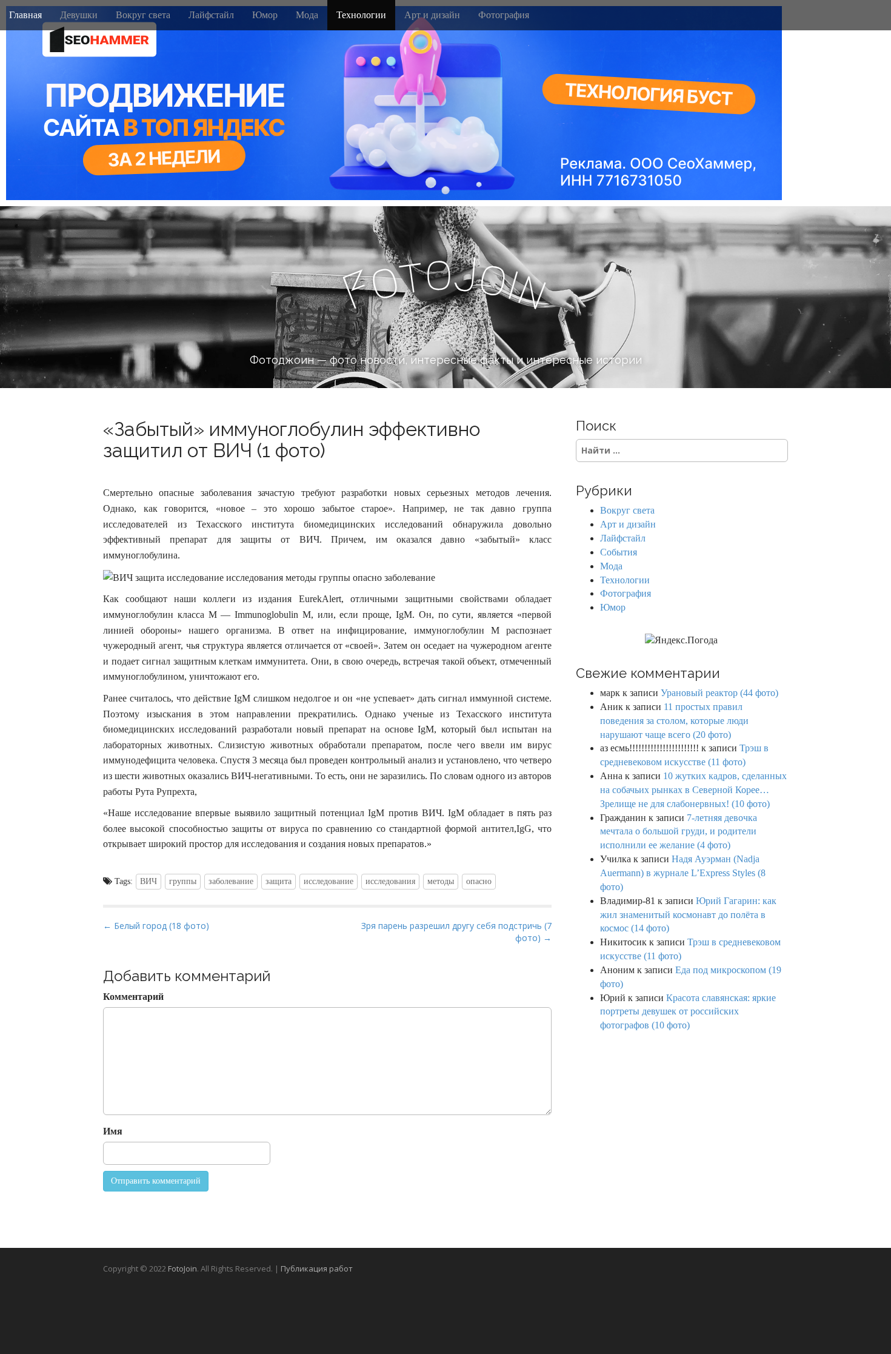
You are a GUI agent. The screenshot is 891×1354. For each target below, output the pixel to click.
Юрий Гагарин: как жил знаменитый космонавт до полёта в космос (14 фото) (688, 915)
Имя (112, 1131)
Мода (307, 15)
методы (440, 881)
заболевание (231, 881)
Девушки (79, 15)
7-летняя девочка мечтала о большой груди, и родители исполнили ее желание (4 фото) (678, 832)
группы (182, 881)
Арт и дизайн (432, 15)
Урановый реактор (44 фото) (719, 693)
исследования (390, 881)
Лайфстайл (211, 15)
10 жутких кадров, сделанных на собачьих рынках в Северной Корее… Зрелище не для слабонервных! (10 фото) (693, 790)
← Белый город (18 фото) (156, 925)
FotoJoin (182, 1268)
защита (278, 881)
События (618, 552)
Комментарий (133, 996)
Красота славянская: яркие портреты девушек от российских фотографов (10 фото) (688, 1012)
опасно (479, 881)
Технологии (361, 15)
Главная (25, 15)
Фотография (503, 15)
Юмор (265, 15)
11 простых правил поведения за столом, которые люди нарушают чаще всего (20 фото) (674, 721)
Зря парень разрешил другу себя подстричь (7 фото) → (456, 931)
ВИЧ (148, 881)
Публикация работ (317, 1268)
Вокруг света (143, 15)
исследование (328, 881)
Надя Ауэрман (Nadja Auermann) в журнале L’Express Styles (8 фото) (683, 873)
